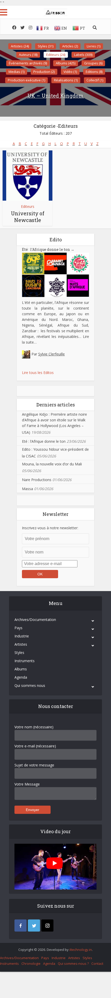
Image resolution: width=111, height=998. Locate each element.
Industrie (21, 636)
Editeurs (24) (55, 54)
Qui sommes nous (29, 685)
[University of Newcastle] (27, 175)
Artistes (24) (20, 46)
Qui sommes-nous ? (73, 963)
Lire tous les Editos (38, 372)
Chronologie (31, 963)
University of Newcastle (27, 216)
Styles (19, 652)
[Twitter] (34, 925)
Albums (20, 669)
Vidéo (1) (70, 71)
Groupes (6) (93, 63)
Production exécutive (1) (26, 80)
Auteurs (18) (28, 54)
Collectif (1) (94, 80)
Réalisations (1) (66, 80)
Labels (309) (83, 54)
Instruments (24, 660)
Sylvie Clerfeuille (51, 354)
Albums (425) (65, 63)
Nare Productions (36, 479)
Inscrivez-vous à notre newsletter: (50, 527)
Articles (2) (70, 46)
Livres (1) (93, 46)
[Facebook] (20, 925)
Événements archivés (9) (28, 63)
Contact (97, 963)
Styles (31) (45, 46)
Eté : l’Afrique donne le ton (48, 249)
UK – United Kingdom (55, 95)
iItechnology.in (80, 949)
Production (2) (44, 71)
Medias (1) (17, 71)
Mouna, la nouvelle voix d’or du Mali (52, 464)
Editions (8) (94, 71)
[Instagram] (47, 925)
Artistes (20, 644)
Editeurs (27, 206)
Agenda (20, 677)
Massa (27, 488)
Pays (18, 627)
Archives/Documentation (35, 619)
